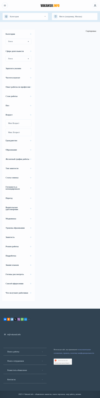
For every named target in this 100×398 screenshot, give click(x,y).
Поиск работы (13, 352)
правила (66, 353)
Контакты (11, 379)
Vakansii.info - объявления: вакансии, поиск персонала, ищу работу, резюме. (52, 394)
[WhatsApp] (22, 319)
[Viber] (18, 319)
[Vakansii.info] (50, 5)
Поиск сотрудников (15, 361)
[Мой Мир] (25, 319)
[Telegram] (11, 319)
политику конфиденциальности (82, 353)
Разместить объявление (17, 370)
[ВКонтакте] (5, 319)
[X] (15, 319)
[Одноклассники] (8, 319)
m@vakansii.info (14, 334)
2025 (20, 394)
